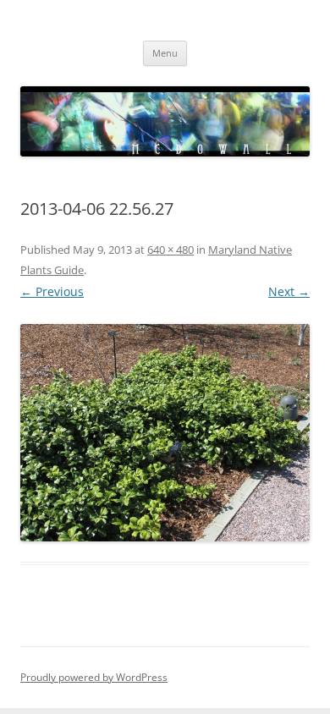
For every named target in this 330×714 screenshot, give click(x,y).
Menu (165, 53)
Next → (289, 291)
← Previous (52, 291)
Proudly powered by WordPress (94, 677)
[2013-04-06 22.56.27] (165, 432)
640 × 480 (170, 249)
